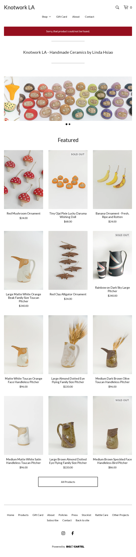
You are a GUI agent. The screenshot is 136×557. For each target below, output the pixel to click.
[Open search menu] (117, 7)
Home (10, 514)
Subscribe (52, 520)
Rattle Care (101, 514)
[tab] (67, 124)
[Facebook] (73, 533)
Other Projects (120, 514)
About (76, 16)
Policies (63, 514)
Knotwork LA (19, 7)
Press (74, 514)
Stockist (86, 514)
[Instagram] (63, 533)
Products (23, 514)
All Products (68, 481)
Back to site (82, 520)
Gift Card (61, 16)
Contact (89, 16)
